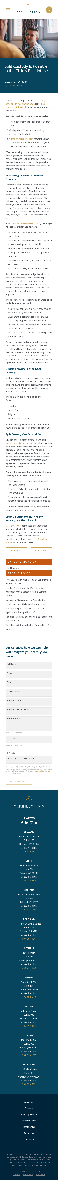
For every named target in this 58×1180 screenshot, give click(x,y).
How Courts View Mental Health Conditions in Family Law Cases (28, 581)
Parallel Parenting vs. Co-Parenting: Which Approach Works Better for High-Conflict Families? (26, 591)
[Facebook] (22, 822)
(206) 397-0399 (29, 1025)
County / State (13, 691)
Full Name (11, 664)
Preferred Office (14, 700)
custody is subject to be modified (21, 443)
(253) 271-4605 (29, 967)
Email (9, 682)
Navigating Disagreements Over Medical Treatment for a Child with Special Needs (26, 602)
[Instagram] (31, 822)
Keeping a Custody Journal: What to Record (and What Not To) (29, 618)
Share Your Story (14, 718)
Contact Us (29, 1139)
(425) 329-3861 (29, 851)
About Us (28, 1101)
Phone (9, 673)
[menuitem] (16, 1174)
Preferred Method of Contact (19, 709)
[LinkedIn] (26, 822)
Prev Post (16, 550)
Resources (29, 1133)
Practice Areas (29, 1120)
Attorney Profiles (29, 1114)
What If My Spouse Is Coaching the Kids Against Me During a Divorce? (25, 610)
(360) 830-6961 (29, 1084)
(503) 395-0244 (29, 938)
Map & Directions (28, 847)
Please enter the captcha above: (21, 758)
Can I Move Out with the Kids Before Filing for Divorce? (28, 627)
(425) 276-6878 (29, 880)
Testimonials (29, 1126)
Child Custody (12, 567)
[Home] (28, 9)
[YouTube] (36, 822)
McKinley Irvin (13, 525)
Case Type (11, 738)
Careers (29, 1108)
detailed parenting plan (22, 138)
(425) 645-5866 (29, 909)
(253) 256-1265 (29, 1055)
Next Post (41, 550)
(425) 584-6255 (29, 996)
